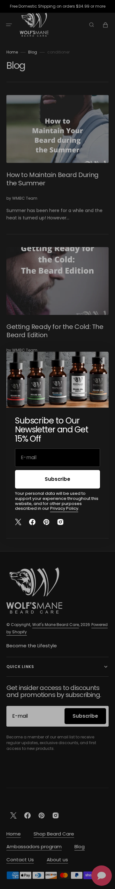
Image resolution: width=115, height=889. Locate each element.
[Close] (100, 360)
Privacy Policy (64, 508)
